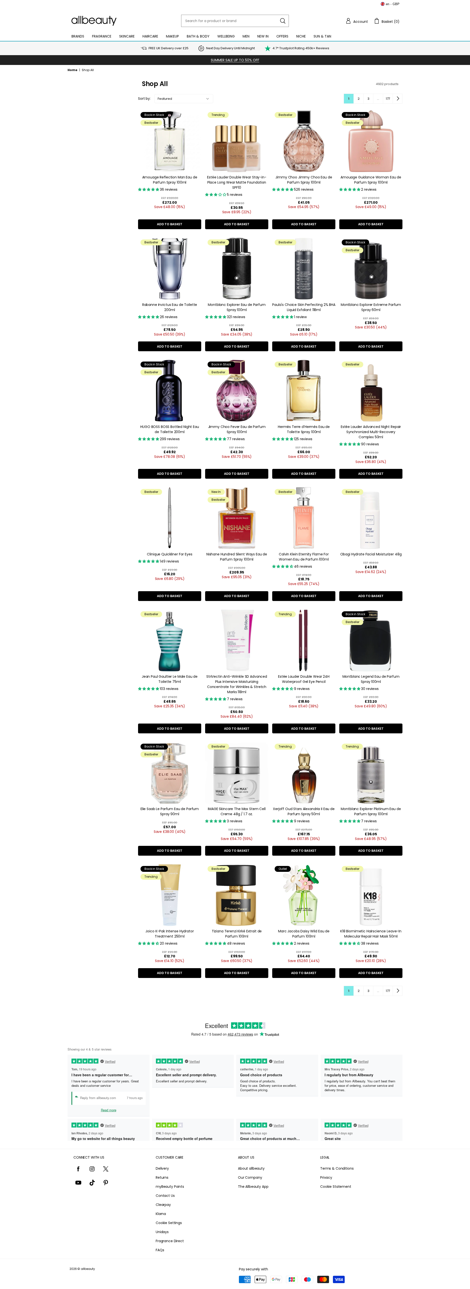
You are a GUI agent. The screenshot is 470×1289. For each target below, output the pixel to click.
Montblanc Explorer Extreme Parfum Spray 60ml (371, 307)
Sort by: (144, 98)
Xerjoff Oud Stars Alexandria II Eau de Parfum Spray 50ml (304, 811)
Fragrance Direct (170, 1241)
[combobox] (235, 21)
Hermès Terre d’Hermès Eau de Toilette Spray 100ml (304, 429)
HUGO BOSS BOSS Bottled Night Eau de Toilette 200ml (169, 429)
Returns (162, 1177)
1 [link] (348, 98)
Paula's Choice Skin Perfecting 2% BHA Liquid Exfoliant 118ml (303, 307)
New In (263, 36)
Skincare (127, 36)
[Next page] (397, 98)
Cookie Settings (169, 1222)
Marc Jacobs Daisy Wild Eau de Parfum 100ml (303, 934)
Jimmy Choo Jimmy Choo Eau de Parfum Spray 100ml (303, 180)
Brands (77, 36)
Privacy (326, 1177)
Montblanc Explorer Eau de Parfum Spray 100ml (237, 307)
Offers (282, 36)
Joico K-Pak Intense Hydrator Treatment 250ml (169, 934)
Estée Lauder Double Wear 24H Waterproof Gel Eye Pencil (303, 679)
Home (72, 70)
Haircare (150, 36)
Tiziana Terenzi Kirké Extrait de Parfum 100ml (237, 934)
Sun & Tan (322, 36)
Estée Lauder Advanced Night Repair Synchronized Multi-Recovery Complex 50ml (371, 431)
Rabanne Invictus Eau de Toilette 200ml (169, 307)
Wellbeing (226, 36)
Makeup (172, 36)
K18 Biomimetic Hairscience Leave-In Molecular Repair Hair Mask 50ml (370, 934)
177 (388, 98)
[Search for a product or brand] (283, 21)
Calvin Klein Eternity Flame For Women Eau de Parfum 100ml (304, 557)
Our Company (250, 1177)
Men (246, 36)
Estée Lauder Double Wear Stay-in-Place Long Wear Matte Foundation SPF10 (236, 182)
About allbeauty (251, 1168)
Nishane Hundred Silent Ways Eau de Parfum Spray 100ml (236, 557)
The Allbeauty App (253, 1186)
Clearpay (163, 1204)
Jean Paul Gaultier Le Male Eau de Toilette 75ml (170, 679)
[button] (356, 21)
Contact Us (165, 1195)
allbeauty (88, 1269)
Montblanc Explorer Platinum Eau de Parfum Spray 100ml (371, 811)
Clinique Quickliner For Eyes (169, 554)
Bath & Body (198, 36)
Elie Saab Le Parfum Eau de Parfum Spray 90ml (170, 811)
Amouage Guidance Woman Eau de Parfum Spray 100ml (371, 180)
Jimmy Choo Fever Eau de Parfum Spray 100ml (237, 429)
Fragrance (101, 36)
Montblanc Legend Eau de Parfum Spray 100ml (371, 679)
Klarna (161, 1213)
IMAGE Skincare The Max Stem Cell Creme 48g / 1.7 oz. (237, 811)
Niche (301, 36)
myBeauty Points (170, 1186)
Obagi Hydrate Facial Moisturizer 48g (371, 554)
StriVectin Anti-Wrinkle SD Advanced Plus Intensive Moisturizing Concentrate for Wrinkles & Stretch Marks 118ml (236, 684)
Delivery (162, 1168)
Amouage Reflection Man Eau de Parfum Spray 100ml (169, 180)
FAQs (160, 1250)
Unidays (162, 1231)
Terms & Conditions (336, 1168)
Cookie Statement (335, 1186)
